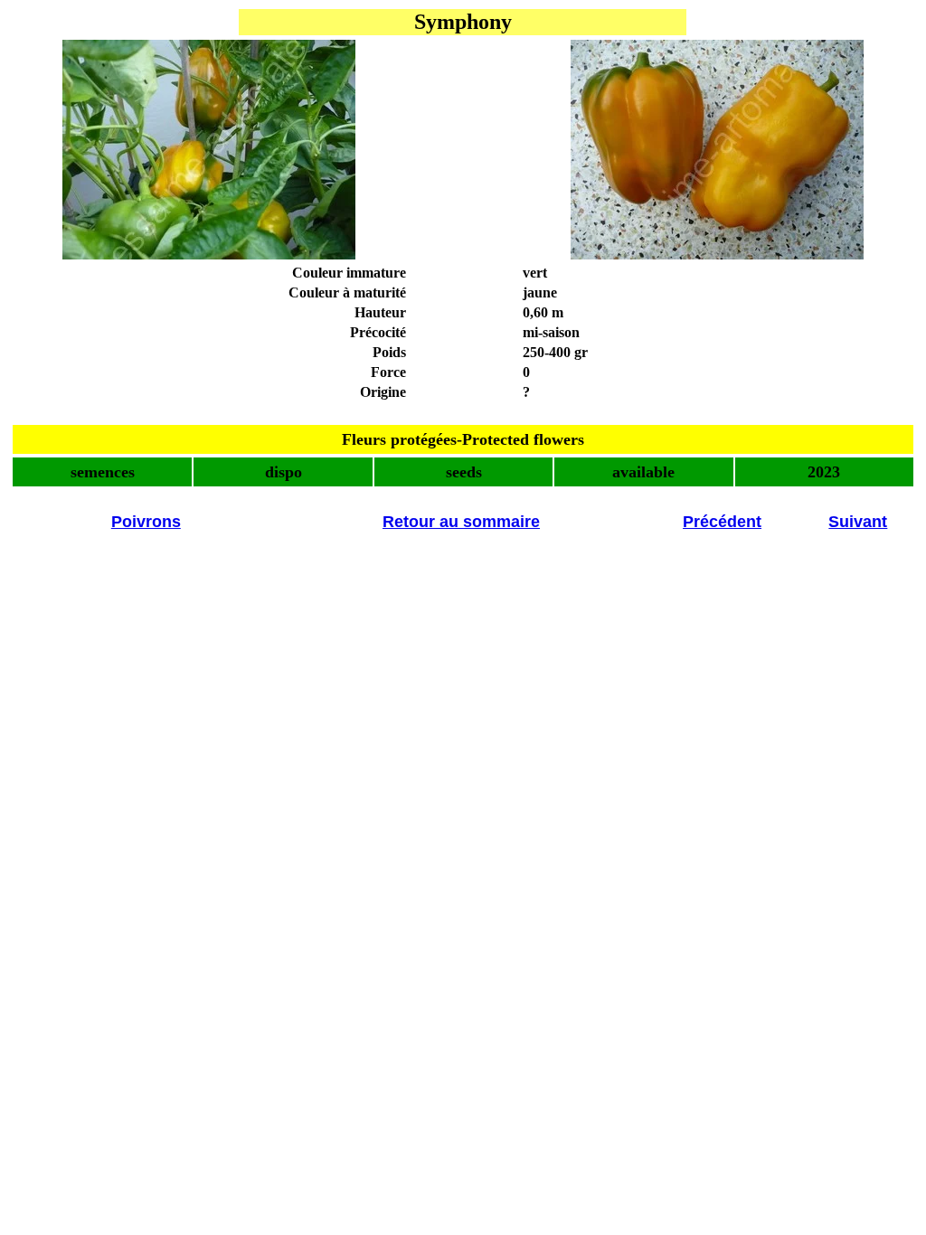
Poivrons (146, 522)
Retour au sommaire (461, 522)
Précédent (722, 522)
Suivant (857, 522)
